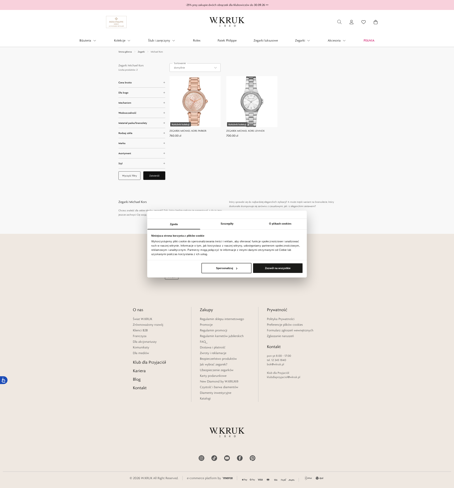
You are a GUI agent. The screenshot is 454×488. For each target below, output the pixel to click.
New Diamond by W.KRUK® (219, 381)
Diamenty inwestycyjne (215, 393)
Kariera (139, 370)
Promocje (206, 325)
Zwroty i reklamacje (213, 353)
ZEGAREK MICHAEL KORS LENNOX (245, 130)
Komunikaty (141, 347)
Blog (137, 379)
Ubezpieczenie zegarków (216, 370)
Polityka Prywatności (280, 319)
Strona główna (125, 51)
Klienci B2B (140, 330)
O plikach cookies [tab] (280, 223)
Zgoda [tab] (174, 223)
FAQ (203, 342)
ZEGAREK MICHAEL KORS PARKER (188, 130)
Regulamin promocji (213, 330)
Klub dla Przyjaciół (149, 362)
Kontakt (140, 387)
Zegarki (141, 51)
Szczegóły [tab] (227, 223)
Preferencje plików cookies (285, 325)
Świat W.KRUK (142, 319)
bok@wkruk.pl (275, 364)
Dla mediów (141, 353)
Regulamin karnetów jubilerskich (222, 336)
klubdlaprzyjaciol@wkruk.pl (283, 377)
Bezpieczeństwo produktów (218, 359)
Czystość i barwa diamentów (219, 387)
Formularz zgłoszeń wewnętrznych (290, 330)
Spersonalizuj (224, 268)
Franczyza (139, 336)
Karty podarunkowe (213, 376)
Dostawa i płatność (212, 347)
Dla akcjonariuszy (145, 342)
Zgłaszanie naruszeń (280, 336)
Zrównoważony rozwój (148, 325)
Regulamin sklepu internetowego (222, 319)
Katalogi (205, 398)
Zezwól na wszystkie (277, 268)
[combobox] (195, 67)
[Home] (227, 22)
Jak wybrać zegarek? (213, 364)
